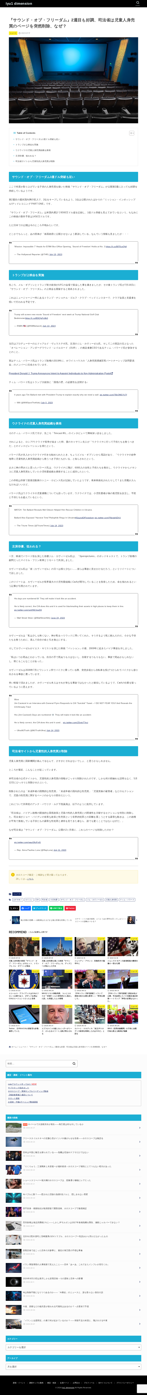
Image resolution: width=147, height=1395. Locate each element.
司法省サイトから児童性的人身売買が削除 (35, 161)
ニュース (13, 33)
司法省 (44, 900)
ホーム (14, 1047)
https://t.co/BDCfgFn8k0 (36, 318)
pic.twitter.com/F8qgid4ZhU (108, 518)
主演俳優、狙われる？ (26, 156)
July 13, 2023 (49, 326)
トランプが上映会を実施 (27, 144)
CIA (37, 900)
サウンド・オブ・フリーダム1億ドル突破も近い (38, 139)
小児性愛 (54, 900)
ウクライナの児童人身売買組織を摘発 (33, 150)
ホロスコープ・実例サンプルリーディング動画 (28, 1091)
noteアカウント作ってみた (22, 1084)
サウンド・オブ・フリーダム (72, 900)
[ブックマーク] (40, 908)
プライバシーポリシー (125, 1383)
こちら (30, 879)
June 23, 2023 (58, 618)
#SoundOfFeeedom (84, 518)
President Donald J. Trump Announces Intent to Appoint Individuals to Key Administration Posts (59, 373)
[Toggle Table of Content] (130, 133)
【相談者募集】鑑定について (20, 1095)
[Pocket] (70, 908)
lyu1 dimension (19, 3)
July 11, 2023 (60, 850)
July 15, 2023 (55, 254)
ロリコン (29, 900)
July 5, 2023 (47, 402)
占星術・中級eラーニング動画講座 (23, 1102)
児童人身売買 (111, 900)
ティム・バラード (127, 900)
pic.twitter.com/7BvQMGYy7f (113, 395)
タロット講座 (14, 1098)
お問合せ (76, 1383)
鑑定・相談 (51, 1383)
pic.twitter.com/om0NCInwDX (28, 610)
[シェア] (26, 908)
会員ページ (64, 1383)
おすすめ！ (17, 900)
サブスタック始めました (18, 1088)
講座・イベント (19, 1383)
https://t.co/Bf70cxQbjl (116, 246)
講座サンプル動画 (36, 1383)
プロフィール (89, 1383)
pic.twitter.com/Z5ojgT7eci (75, 722)
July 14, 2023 (56, 525)
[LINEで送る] (56, 908)
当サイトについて (105, 1383)
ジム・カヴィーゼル (95, 900)
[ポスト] (14, 908)
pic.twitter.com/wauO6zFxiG (27, 842)
